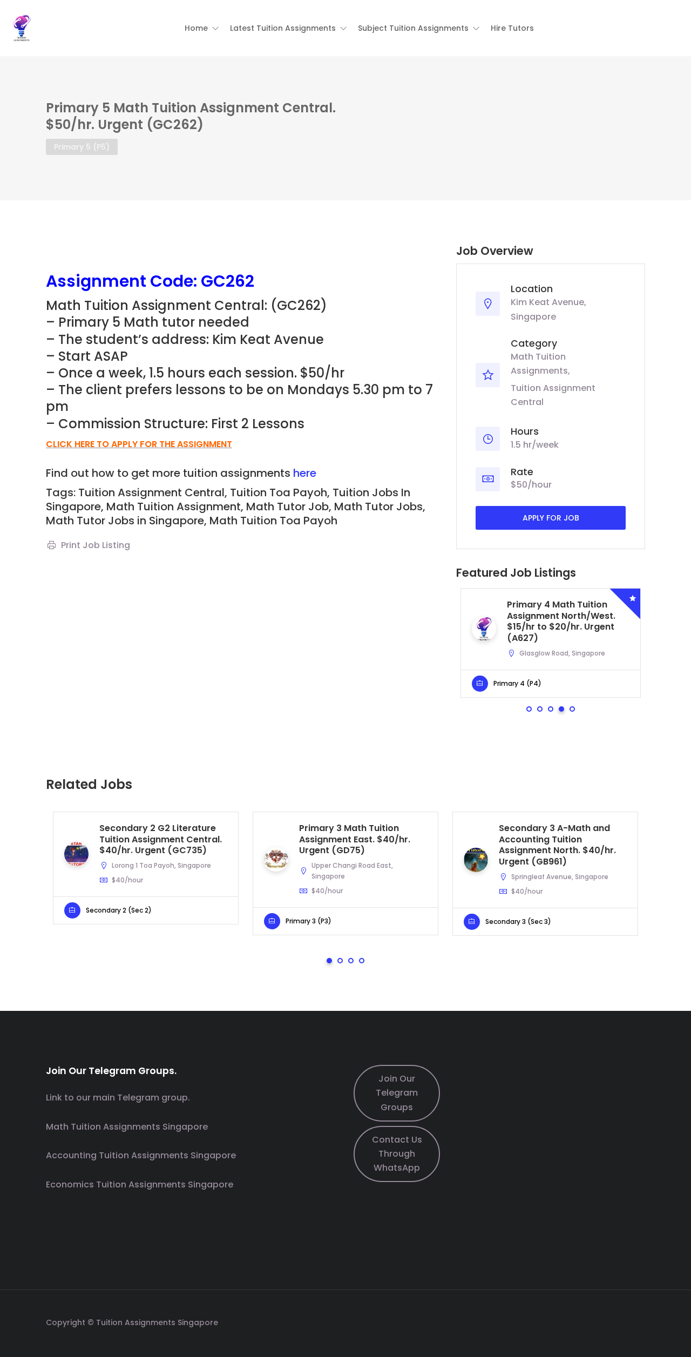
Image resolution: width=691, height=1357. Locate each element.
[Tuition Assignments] (21, 27)
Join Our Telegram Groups (397, 1092)
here (304, 473)
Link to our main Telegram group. (118, 1097)
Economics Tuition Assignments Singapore (139, 1184)
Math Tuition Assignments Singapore (127, 1126)
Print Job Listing (95, 545)
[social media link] (635, 1321)
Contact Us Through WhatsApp (397, 1153)
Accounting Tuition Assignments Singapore (141, 1155)
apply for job (551, 517)
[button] (202, 28)
